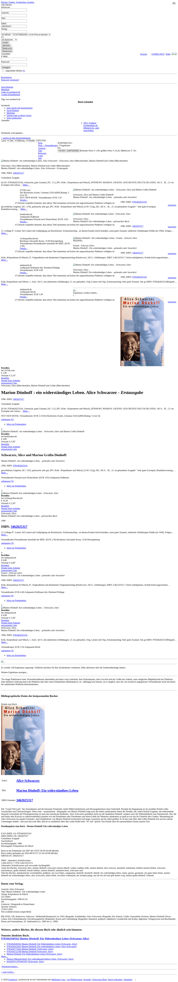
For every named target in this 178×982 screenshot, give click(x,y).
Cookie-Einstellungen (10, 94)
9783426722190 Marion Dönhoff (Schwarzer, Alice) (30, 951)
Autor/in (41, 148)
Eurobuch (12, 979)
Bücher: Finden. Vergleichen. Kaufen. (17, 2)
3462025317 (18, 173)
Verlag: (4, 29)
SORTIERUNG (73, 151)
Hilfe (168, 54)
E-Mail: (4, 56)
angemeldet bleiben (15, 71)
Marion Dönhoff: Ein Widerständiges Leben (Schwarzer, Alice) (34, 954)
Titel (40, 151)
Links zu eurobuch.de (10, 92)
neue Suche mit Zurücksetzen (20, 108)
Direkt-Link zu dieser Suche (19, 115)
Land (40, 156)
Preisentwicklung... (10, 966)
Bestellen (5, 378)
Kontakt (87, 979)
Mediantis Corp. (58, 979)
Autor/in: (5, 13)
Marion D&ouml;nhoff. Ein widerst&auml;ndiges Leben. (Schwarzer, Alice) (40, 959)
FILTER (62, 151)
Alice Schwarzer (28, 780)
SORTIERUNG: (65, 143)
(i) (24, 71)
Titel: (3, 18)
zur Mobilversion (74, 979)
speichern (172, 205)
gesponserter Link (9, 383)
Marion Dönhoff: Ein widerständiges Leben (47, 790)
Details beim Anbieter (10, 380)
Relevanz (42, 153)
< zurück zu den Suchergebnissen (16, 138)
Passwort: (5, 62)
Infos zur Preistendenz (16, 424)
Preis (40, 143)
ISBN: (4, 23)
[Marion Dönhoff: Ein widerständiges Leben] (23, 774)
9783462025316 (139, 202)
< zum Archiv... (8, 972)
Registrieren (6, 77)
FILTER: (42, 140)
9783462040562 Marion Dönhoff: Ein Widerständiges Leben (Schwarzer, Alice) (45, 938)
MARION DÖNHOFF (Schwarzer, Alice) (25, 961)
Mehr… (26, 185)
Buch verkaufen (85, 102)
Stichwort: (5, 7)
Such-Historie (7, 87)
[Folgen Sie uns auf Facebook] (173, 54)
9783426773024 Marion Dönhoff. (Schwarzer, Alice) (30, 949)
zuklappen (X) (7, 419)
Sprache (143, 54)
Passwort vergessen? (10, 80)
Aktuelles (128, 979)
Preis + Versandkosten (48, 145)
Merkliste (5, 89)
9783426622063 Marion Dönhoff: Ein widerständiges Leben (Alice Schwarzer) (42, 946)
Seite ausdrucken (14, 118)
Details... (24, 200)
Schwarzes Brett (99, 979)
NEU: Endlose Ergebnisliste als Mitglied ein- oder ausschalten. (91, 127)
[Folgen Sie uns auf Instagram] (176, 54)
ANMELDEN (158, 54)
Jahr (40, 158)
